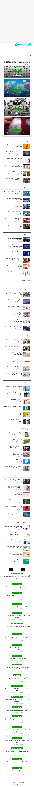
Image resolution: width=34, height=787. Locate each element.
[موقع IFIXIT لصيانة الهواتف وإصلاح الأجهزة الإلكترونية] (26, 160)
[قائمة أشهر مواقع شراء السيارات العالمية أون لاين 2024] (26, 301)
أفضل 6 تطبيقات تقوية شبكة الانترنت (17, 658)
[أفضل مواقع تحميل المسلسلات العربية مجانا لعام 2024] (26, 180)
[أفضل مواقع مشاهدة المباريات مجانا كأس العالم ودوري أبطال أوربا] (26, 260)
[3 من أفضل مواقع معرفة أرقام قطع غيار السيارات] (26, 294)
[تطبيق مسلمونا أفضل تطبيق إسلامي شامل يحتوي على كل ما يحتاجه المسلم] (26, 561)
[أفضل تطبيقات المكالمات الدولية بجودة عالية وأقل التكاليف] (17, 88)
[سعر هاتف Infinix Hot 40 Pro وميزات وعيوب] (26, 414)
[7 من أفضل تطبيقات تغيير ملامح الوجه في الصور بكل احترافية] (26, 468)
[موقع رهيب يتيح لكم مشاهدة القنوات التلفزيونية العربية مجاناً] (26, 273)
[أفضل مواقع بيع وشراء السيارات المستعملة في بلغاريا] (26, 321)
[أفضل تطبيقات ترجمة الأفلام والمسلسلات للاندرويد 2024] (26, 448)
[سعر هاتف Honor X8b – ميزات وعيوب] (26, 408)
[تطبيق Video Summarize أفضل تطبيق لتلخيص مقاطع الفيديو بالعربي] (26, 527)
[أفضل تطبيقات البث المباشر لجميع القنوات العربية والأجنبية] (26, 266)
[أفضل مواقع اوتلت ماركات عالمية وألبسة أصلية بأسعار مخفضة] (26, 361)
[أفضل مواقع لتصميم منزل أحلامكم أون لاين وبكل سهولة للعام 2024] (26, 166)
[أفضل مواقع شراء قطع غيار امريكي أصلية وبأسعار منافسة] (17, 69)
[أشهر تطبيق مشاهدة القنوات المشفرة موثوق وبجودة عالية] (26, 494)
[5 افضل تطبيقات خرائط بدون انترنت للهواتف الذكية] (26, 461)
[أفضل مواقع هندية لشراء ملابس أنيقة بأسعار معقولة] (26, 146)
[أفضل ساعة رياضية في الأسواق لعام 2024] (26, 226)
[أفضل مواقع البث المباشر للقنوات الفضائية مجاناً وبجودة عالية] (26, 246)
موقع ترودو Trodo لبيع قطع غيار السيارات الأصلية (17, 112)
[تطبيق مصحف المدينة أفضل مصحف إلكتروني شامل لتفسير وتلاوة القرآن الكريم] (26, 541)
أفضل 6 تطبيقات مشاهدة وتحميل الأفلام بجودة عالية (17, 770)
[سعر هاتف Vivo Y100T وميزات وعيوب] (26, 388)
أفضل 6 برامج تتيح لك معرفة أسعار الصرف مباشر (17, 587)
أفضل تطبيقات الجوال (17, 89)
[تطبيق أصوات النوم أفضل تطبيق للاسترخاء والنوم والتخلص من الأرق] (26, 514)
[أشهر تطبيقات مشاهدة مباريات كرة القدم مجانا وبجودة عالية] (26, 441)
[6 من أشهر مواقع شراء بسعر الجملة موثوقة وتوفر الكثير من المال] (26, 354)
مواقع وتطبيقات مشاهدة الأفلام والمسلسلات (16, 573)
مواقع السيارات (17, 70)
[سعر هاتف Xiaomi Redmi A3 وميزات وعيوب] (26, 421)
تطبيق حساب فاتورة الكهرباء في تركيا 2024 (17, 132)
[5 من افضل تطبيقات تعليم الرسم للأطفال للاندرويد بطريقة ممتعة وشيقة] (26, 488)
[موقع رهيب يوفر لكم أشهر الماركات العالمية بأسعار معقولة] (26, 374)
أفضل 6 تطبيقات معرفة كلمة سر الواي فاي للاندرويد (17, 606)
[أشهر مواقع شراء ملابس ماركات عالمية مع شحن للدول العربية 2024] (26, 341)
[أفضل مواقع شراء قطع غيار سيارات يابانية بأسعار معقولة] (26, 308)
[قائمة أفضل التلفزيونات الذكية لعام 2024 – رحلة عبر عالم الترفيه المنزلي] (26, 200)
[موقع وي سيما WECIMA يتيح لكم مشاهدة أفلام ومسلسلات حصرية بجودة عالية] (26, 239)
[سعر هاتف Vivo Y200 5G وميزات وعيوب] (26, 401)
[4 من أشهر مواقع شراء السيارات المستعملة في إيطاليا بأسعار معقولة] (26, 314)
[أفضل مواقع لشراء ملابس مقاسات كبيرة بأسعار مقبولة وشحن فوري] (26, 348)
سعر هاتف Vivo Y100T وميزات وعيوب (13, 386)
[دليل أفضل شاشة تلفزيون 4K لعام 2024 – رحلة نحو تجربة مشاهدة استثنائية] (26, 193)
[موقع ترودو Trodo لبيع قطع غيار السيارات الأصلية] (17, 107)
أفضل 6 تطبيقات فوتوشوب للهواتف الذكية (17, 710)
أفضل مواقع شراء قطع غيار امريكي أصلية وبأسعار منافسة (17, 74)
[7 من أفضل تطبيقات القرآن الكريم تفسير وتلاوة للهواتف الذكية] (26, 434)
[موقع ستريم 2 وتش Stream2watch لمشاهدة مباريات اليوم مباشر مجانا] (26, 153)
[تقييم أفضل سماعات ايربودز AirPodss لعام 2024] (26, 220)
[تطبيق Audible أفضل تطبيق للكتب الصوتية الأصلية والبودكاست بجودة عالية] (26, 554)
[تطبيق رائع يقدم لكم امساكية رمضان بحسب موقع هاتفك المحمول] (26, 501)
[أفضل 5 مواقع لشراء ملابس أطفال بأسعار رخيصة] (26, 368)
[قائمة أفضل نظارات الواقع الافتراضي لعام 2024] (26, 213)
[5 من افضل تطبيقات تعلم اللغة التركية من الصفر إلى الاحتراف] (26, 481)
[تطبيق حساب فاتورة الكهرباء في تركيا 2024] (17, 126)
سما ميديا (12, 784)
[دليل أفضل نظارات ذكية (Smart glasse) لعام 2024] (26, 206)
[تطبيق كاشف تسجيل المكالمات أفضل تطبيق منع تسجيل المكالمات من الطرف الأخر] (26, 508)
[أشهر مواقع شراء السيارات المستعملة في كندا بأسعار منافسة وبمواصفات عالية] (26, 328)
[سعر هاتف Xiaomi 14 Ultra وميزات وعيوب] (26, 394)
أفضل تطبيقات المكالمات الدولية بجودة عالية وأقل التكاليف (17, 93)
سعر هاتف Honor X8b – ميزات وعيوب (13, 406)
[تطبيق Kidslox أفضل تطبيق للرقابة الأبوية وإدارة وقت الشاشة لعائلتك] (26, 534)
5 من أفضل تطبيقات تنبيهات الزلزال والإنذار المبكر (17, 761)
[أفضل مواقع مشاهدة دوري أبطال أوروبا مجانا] (26, 253)
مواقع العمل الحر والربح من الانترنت (16, 623)
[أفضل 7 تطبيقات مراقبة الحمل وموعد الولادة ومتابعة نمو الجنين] (26, 454)
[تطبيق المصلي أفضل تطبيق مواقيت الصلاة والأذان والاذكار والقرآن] (26, 548)
